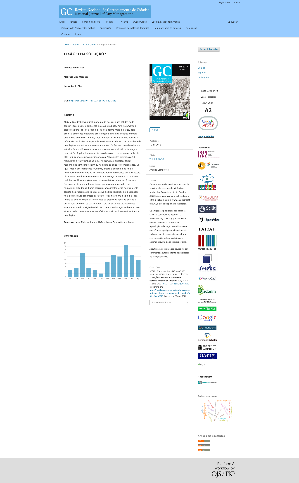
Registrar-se (224, 2)
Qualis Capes (140, 21)
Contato (65, 34)
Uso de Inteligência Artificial (166, 21)
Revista (73, 21)
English (202, 67)
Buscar (78, 34)
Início (66, 44)
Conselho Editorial (91, 21)
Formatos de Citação (161, 302)
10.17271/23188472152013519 (175, 283)
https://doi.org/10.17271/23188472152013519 (92, 100)
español (202, 72)
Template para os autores (167, 27)
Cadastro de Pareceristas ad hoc (78, 27)
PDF (156, 129)
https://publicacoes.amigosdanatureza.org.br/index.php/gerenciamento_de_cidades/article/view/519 (170, 293)
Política (110, 21)
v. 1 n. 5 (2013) (89, 44)
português (203, 77)
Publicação (192, 27)
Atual (62, 21)
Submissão (105, 27)
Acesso (236, 2)
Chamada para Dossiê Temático (132, 27)
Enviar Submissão (209, 49)
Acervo (124, 21)
